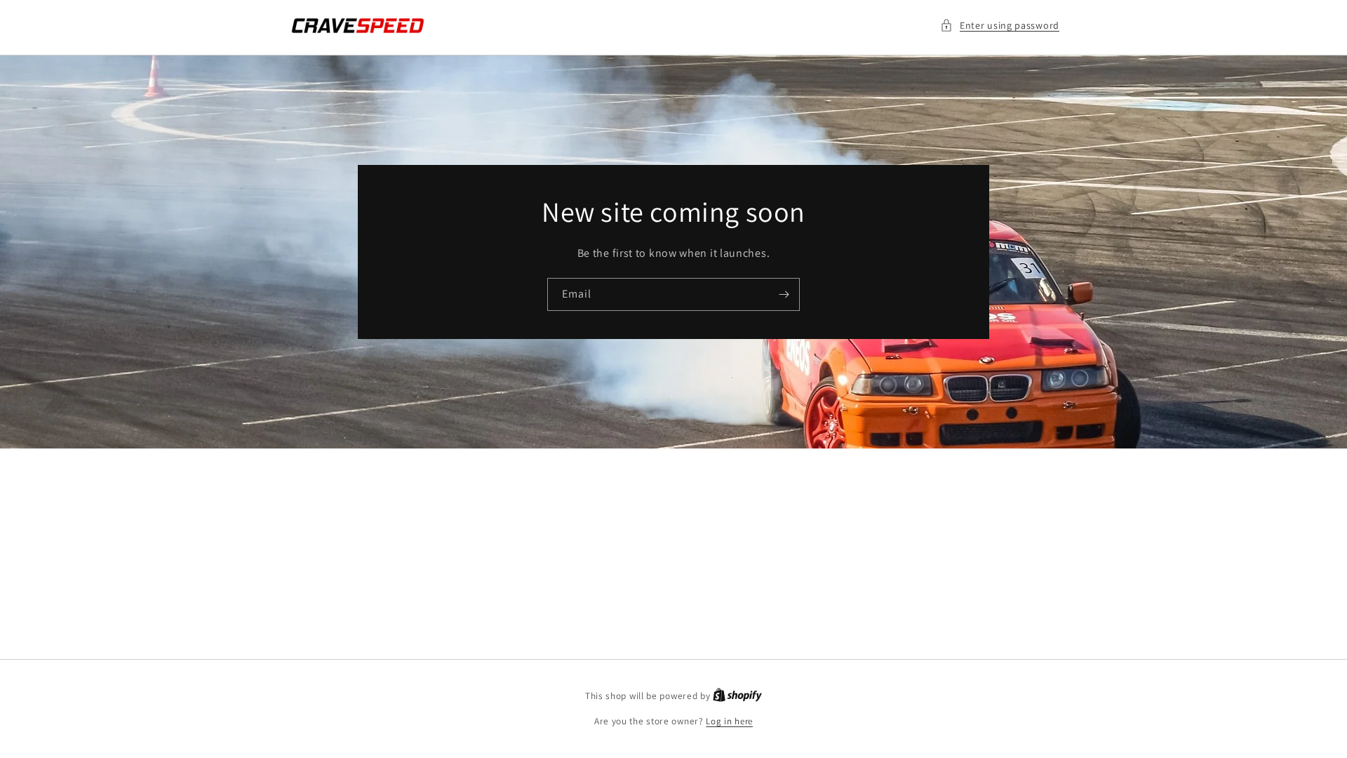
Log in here (729, 721)
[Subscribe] (783, 294)
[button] (999, 25)
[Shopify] (737, 696)
